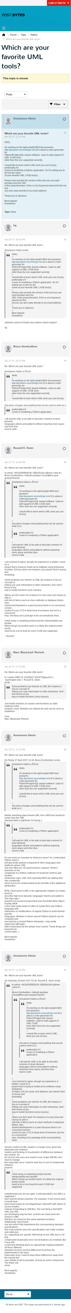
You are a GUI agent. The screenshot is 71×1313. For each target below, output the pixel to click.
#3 (65, 361)
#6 (65, 749)
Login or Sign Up (57, 3)
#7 (65, 970)
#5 (65, 666)
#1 (65, 133)
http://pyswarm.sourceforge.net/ (20, 150)
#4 (65, 462)
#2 (65, 239)
